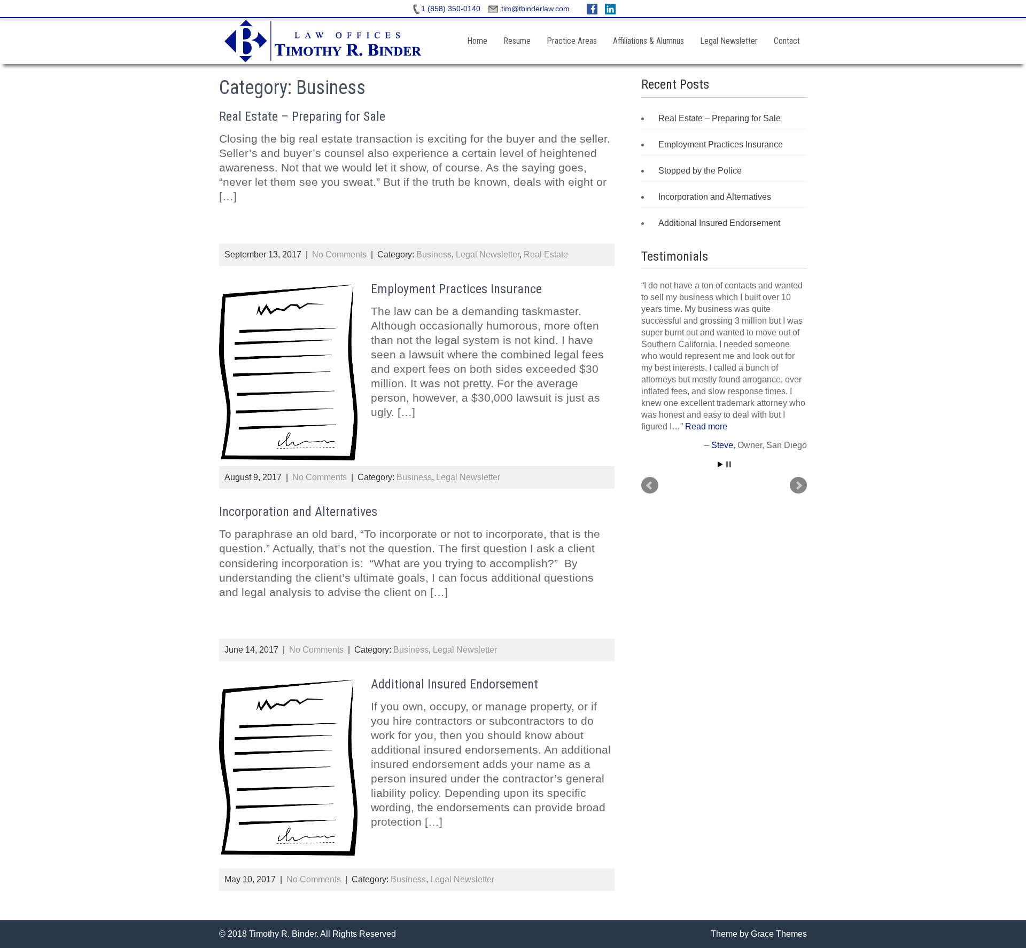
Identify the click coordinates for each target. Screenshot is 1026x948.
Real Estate (546, 254)
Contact (787, 41)
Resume (517, 41)
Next (798, 485)
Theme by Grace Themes (759, 933)
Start (720, 464)
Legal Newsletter (729, 41)
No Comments (339, 254)
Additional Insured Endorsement (454, 684)
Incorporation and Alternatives (298, 511)
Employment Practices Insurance (456, 288)
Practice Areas (572, 41)
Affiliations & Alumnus (648, 41)
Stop (728, 464)
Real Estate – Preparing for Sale (302, 116)
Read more (706, 426)
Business (434, 254)
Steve (722, 445)
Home (477, 41)
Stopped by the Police (700, 170)
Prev (649, 485)
